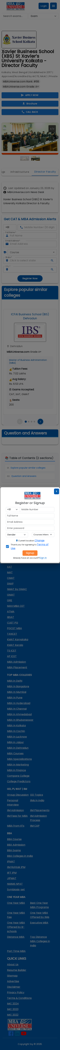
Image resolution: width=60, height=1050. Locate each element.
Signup (30, 553)
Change (39, 540)
